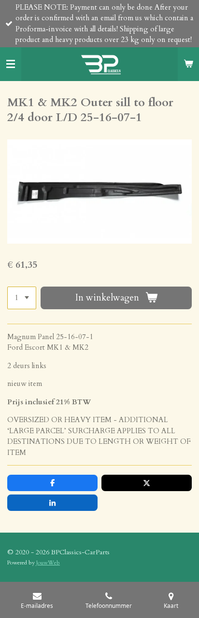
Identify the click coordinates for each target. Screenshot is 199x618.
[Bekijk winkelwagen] (188, 64)
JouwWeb (48, 562)
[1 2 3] (21, 298)
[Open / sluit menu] (10, 64)
